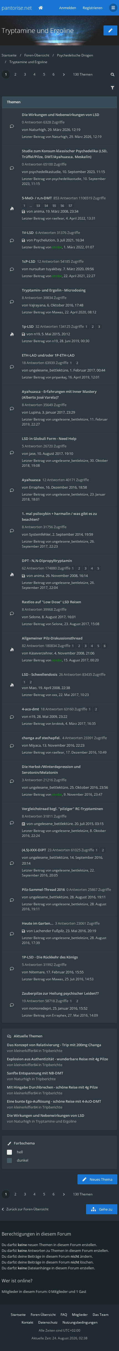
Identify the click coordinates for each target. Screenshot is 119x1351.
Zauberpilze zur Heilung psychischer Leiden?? (60, 993)
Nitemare (37, 972)
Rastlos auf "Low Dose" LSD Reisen (51, 601)
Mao (33, 687)
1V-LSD (28, 232)
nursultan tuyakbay (45, 268)
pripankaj (59, 377)
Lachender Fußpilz (49, 930)
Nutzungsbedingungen (80, 1322)
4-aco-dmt (30, 709)
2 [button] (15, 74)
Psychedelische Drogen (75, 55)
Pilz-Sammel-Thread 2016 (43, 889)
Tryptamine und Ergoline (38, 30)
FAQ (64, 1314)
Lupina (34, 412)
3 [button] (25, 74)
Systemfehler (40, 534)
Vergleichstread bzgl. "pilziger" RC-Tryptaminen (62, 808)
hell (20, 1151)
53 (38, 205)
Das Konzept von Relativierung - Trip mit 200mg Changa (54, 1044)
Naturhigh (37, 129)
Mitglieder (80, 1314)
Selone (34, 616)
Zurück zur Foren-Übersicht (27, 1209)
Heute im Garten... (37, 923)
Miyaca (35, 745)
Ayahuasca (31, 479)
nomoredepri (40, 1008)
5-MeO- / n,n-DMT (37, 197)
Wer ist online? (17, 1281)
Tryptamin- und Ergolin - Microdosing (54, 290)
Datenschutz (48, 1322)
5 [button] (44, 74)
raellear (58, 218)
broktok (58, 723)
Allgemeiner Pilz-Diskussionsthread (52, 638)
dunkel (22, 1160)
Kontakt (27, 1322)
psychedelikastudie (45, 171)
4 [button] (34, 74)
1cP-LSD (28, 261)
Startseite (9, 55)
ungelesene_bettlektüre (48, 370)
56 (62, 205)
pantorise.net (17, 7)
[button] (64, 74)
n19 (37, 333)
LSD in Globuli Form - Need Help (49, 438)
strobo (57, 247)
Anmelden (67, 7)
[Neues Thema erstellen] (110, 30)
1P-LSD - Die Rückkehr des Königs (50, 957)
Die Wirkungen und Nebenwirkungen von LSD (60, 114)
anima (39, 211)
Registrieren (92, 7)
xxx (54, 694)
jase (32, 453)
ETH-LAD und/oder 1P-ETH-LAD (48, 355)
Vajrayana (37, 305)
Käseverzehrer (41, 653)
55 (54, 205)
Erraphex (36, 487)
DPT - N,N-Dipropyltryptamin (47, 560)
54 (46, 205)
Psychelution (44, 240)
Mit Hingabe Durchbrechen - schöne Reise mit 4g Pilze (52, 1087)
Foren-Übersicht (36, 55)
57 (70, 205)
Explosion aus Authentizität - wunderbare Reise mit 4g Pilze (57, 1058)
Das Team (100, 1314)
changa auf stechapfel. (41, 737)
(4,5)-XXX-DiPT (34, 849)
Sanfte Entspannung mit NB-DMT (35, 1073)
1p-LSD (28, 326)
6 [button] (54, 74)
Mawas (57, 312)
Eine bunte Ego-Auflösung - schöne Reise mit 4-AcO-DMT (54, 1101)
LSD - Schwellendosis (39, 674)
